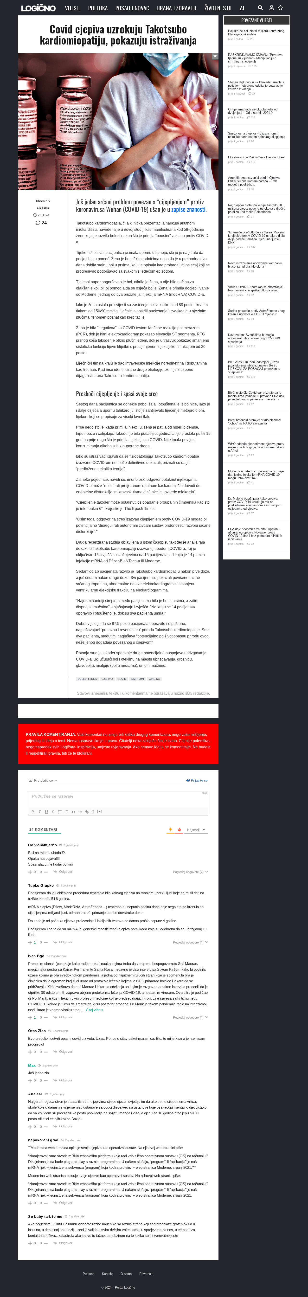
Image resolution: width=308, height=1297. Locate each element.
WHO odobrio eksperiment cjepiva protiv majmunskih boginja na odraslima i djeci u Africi (256, 447)
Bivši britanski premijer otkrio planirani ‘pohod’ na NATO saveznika (254, 421)
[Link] (86, 812)
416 (253, 162)
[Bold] (33, 812)
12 (252, 404)
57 (252, 513)
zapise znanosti (188, 209)
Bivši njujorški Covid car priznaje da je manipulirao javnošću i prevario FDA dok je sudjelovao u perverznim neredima (256, 396)
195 (254, 66)
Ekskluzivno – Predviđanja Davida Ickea (256, 157)
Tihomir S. (43, 201)
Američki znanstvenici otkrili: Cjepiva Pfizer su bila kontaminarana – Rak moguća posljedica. (254, 181)
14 (252, 318)
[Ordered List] (60, 812)
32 (252, 543)
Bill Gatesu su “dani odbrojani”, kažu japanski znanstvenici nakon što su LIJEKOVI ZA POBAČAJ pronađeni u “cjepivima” (254, 367)
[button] (260, 7)
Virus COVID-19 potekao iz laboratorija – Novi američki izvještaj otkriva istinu (256, 288)
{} (93, 811)
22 (252, 455)
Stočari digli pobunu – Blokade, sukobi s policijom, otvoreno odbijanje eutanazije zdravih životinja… (256, 85)
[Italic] (39, 812)
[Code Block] (80, 812)
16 (252, 271)
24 (44, 222)
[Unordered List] (66, 812)
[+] (100, 811)
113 (253, 376)
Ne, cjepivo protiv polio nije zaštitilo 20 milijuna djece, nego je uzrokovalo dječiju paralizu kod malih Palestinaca (256, 208)
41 (252, 482)
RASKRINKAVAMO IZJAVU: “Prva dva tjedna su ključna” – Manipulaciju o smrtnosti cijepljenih (255, 58)
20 (252, 141)
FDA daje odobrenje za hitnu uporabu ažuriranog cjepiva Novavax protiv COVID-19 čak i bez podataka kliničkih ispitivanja (255, 534)
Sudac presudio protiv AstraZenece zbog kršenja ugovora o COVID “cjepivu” (256, 312)
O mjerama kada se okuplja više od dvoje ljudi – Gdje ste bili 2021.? (252, 111)
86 (252, 189)
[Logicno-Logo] (38, 7)
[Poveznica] (272, 7)
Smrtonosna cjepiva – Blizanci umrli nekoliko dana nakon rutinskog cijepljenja (256, 135)
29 (251, 39)
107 (253, 247)
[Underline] (46, 812)
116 (253, 117)
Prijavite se (199, 780)
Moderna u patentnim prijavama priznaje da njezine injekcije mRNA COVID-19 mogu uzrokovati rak (256, 474)
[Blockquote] (73, 812)
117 (253, 346)
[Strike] (53, 812)
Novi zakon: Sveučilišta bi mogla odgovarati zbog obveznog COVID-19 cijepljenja (254, 338)
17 (253, 93)
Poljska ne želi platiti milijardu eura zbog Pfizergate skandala (256, 32)
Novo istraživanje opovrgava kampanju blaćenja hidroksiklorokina (255, 264)
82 (252, 295)
